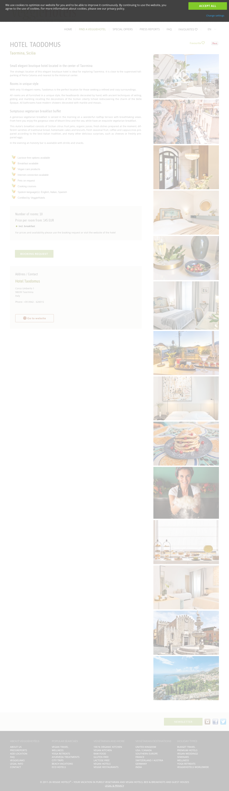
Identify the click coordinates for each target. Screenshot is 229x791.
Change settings (215, 15)
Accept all (207, 6)
